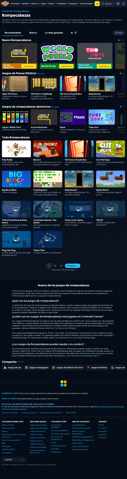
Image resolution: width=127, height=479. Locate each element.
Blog (3, 443)
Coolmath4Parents (80, 450)
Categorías (7, 11)
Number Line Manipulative (82, 437)
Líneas (53, 442)
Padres (4, 431)
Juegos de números (38, 431)
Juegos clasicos (36, 441)
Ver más (20, 362)
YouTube (102, 438)
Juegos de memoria (38, 438)
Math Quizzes (77, 443)
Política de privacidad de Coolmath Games (28, 404)
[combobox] (107, 3)
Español (8, 459)
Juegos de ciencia (37, 444)
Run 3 (52, 328)
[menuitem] (15, 3)
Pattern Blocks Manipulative (83, 440)
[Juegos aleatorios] (97, 3)
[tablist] (40, 32)
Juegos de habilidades (39, 428)
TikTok (101, 425)
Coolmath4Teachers (80, 446)
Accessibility (7, 453)
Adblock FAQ (71, 413)
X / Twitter (103, 428)
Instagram (103, 431)
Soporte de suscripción (11, 440)
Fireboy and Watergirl (66, 328)
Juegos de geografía (38, 447)
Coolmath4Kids (78, 425)
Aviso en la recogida (10, 413)
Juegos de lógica (36, 434)
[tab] (12, 33)
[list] (63, 199)
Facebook (103, 434)
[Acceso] (123, 3)
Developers (6, 446)
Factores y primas (58, 446)
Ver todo (41, 73)
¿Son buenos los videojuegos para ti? (83, 355)
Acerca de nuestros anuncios (51, 413)
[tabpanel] (63, 156)
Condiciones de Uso (29, 413)
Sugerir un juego (10, 393)
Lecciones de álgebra (59, 431)
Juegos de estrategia (38, 425)
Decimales (55, 449)
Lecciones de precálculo (60, 434)
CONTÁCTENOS (8, 450)
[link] (19, 55)
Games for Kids (8, 425)
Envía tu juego (9, 399)
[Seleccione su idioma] (118, 3)
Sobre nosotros (8, 428)
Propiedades (56, 452)
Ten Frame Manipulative (81, 428)
